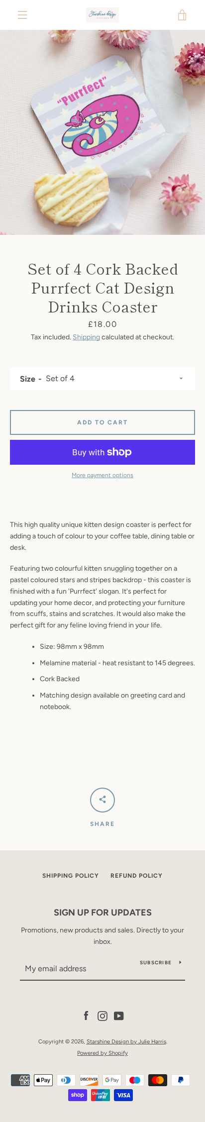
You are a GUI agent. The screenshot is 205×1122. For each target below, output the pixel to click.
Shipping (86, 337)
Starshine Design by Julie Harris (126, 1041)
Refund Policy (136, 875)
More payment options (102, 475)
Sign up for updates (103, 912)
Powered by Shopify (102, 1052)
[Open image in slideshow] (102, 132)
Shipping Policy (70, 875)
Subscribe (156, 962)
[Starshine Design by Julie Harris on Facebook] (86, 1016)
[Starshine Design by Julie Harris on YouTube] (119, 1016)
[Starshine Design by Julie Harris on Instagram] (102, 1016)
